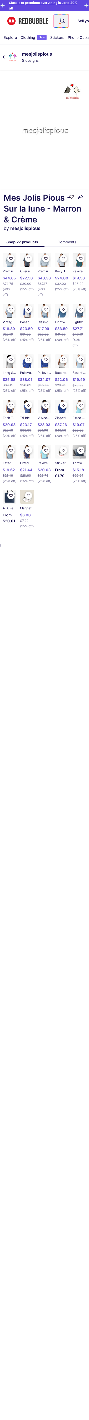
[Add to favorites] (71, 196)
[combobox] (61, 21)
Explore (10, 37)
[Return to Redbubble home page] (27, 21)
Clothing (33, 37)
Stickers (57, 37)
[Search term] (62, 20)
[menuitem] (10, 37)
